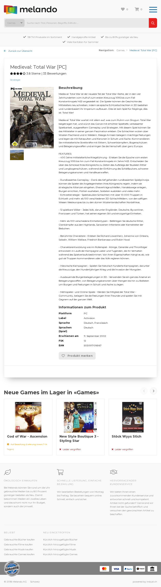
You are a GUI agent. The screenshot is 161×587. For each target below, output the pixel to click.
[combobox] (15, 23)
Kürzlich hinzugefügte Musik (59, 549)
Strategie (15, 79)
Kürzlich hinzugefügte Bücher (60, 539)
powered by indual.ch (145, 581)
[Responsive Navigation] (153, 10)
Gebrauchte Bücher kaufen (19, 539)
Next (153, 390)
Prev (143, 390)
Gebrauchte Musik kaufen (18, 549)
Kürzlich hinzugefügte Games (60, 554)
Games (120, 50)
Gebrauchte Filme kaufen (18, 544)
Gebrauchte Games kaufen (19, 554)
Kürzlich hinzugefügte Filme (59, 544)
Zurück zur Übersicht (20, 50)
